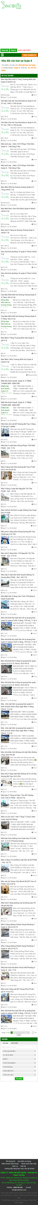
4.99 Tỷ (5, 375)
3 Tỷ (4, 983)
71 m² (35, 832)
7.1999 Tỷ (6, 246)
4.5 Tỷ (5, 569)
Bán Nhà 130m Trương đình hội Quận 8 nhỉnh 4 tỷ (17, 360)
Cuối (18, 1035)
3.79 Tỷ (5, 547)
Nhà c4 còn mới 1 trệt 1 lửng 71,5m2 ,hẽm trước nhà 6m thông (18, 818)
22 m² (35, 547)
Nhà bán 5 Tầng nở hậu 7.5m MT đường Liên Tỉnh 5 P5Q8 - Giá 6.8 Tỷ (17, 796)
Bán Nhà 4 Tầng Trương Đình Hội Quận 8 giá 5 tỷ (18, 339)
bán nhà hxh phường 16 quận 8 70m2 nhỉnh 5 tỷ (19, 253)
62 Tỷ (4, 875)
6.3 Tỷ (5, 310)
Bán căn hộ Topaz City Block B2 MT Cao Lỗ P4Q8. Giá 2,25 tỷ (19, 882)
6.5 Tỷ (5, 789)
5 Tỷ (4, 353)
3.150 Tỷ (5, 116)
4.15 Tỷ (5, 1005)
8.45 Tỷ (5, 676)
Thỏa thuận (6, 95)
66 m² (35, 203)
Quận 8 (4, 97)
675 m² (35, 875)
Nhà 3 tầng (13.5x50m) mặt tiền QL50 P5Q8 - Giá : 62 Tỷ (19, 861)
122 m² (35, 590)
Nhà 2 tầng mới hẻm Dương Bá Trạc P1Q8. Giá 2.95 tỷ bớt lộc (18, 468)
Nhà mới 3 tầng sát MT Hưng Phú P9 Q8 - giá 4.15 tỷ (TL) (18, 990)
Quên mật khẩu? (24, 50)
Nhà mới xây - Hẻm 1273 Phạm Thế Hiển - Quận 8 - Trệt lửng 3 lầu (18, 145)
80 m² (35, 396)
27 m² (35, 483)
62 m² (35, 789)
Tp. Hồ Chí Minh (12, 97)
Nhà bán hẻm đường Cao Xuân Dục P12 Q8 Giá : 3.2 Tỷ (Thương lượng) (18, 839)
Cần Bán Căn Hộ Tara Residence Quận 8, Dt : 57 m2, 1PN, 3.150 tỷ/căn (19, 102)
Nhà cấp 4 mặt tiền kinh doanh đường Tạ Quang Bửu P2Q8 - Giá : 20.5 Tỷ (18, 576)
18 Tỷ (4, 504)
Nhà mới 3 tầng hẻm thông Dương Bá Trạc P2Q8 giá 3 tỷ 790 (18, 533)
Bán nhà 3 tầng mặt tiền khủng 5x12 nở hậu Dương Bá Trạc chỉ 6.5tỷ (19, 775)
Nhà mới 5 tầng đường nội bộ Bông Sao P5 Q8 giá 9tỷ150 (18, 904)
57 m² (35, 116)
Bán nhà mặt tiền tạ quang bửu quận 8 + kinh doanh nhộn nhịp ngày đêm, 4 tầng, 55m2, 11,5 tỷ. (17, 706)
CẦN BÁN (5, 1043)
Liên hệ (23, 1166)
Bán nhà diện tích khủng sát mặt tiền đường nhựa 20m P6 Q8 (19, 753)
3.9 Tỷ (5, 940)
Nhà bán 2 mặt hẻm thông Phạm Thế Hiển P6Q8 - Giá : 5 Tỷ (18, 447)
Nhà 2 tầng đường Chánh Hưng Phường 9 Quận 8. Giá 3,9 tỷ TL (18, 925)
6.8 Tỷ (5, 612)
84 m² (35, 504)
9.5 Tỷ (5, 396)
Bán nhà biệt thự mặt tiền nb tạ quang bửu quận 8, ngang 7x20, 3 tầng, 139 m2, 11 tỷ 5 (19, 1012)
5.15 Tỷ (5, 267)
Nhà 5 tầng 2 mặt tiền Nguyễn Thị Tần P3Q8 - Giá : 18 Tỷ (17, 490)
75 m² (35, 159)
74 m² (35, 897)
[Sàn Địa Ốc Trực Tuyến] (19, 5)
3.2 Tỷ (5, 854)
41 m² (35, 940)
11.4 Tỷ (5, 633)
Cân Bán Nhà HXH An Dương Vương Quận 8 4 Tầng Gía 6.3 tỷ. (19, 296)
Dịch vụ (15, 1166)
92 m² (35, 768)
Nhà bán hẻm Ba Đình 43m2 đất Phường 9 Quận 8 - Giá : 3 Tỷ (18, 969)
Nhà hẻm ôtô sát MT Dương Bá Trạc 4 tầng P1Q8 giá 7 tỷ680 (18, 425)
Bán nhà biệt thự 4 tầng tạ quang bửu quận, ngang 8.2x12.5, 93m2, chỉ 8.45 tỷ (19, 662)
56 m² (35, 612)
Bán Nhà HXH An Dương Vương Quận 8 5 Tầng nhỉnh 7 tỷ (17, 188)
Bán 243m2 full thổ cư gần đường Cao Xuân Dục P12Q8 (19, 511)
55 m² (35, 461)
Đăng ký (13, 50)
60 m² (35, 246)
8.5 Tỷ (5, 159)
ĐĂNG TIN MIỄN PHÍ (29, 55)
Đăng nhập (5, 50)
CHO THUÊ (14, 1043)
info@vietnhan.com (19, 1190)
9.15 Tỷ (5, 918)
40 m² (35, 569)
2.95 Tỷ (5, 483)
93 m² (35, 676)
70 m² (35, 267)
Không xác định (32, 375)
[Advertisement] (19, 29)
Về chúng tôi (10, 1161)
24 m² (35, 1005)
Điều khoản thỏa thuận (10, 1164)
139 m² (35, 633)
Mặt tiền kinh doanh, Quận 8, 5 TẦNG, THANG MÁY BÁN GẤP (16, 382)
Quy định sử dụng (24, 1161)
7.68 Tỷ (5, 439)
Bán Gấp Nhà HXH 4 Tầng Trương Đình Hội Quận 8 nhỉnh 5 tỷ (18, 80)
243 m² (35, 526)
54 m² (35, 310)
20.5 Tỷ (5, 590)
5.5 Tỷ (5, 832)
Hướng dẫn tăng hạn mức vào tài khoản (19, 1169)
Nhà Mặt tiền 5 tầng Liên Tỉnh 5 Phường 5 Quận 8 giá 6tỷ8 (18, 597)
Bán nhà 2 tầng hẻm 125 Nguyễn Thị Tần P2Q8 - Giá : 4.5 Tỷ (18, 554)
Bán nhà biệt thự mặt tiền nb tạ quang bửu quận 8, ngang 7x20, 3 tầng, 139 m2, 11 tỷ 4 (19, 619)
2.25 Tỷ (5, 897)
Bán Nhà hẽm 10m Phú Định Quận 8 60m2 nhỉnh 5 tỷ (18, 210)
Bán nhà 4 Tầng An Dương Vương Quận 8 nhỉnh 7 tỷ (18, 231)
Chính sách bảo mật (28, 1164)
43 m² (35, 983)
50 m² (35, 95)
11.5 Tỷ (5, 722)
